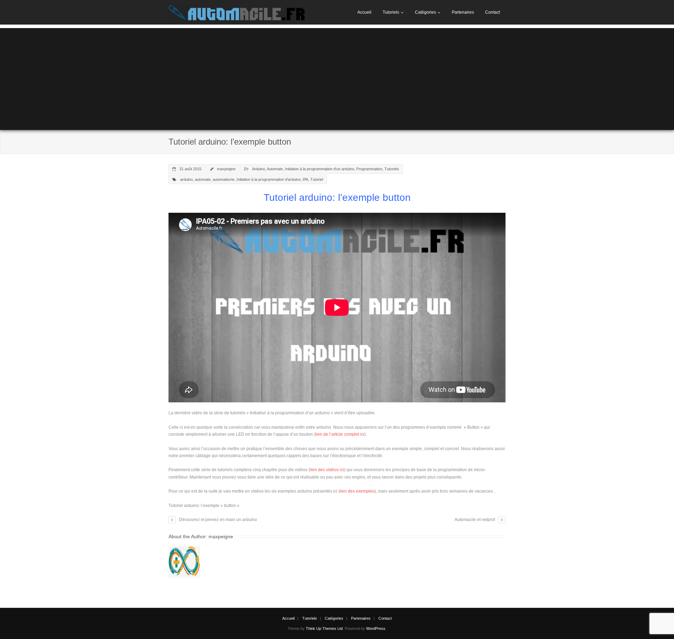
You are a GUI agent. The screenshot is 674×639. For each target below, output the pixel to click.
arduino (186, 179)
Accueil (364, 12)
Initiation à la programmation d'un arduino (319, 169)
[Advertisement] (336, 77)
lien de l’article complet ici (339, 434)
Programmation (369, 169)
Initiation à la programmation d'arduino (268, 179)
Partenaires (463, 12)
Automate (275, 169)
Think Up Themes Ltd (324, 628)
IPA (305, 179)
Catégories (425, 12)
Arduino (258, 169)
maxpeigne (226, 169)
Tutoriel (316, 179)
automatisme (223, 179)
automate (203, 179)
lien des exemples (357, 491)
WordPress (375, 628)
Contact (492, 12)
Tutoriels (391, 12)
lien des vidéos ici (327, 469)
